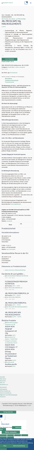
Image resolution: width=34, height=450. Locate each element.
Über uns (2, 382)
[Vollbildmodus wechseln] (10, 435)
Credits (29, 405)
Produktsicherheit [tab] (9, 82)
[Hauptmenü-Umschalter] (30, 3)
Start (3, 15)
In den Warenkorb (9, 59)
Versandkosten (13, 72)
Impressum (3, 396)
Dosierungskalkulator (15, 204)
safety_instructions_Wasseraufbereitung (15, 270)
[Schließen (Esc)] (24, 435)
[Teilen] (17, 435)
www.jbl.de (9, 221)
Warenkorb (3, 381)
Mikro (14, 85)
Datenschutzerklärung (5, 393)
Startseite (2, 377)
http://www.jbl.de (10, 249)
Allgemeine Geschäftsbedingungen (8, 395)
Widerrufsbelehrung (5, 391)
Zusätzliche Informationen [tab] (11, 80)
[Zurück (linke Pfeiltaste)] (3, 437)
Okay (4, 445)
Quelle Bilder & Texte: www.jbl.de (16, 67)
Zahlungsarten (3, 389)
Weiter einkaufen (11, 432)
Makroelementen (24, 85)
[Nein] (3, 449)
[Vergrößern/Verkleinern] (3, 435)
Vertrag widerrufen (8, 412)
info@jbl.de (8, 245)
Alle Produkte (5, 19)
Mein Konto (3, 379)
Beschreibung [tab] (8, 78)
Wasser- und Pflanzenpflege (18, 19)
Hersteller (7, 15)
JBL (12, 15)
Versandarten (3, 387)
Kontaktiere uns (4, 384)
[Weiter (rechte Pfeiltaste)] (10, 437)
